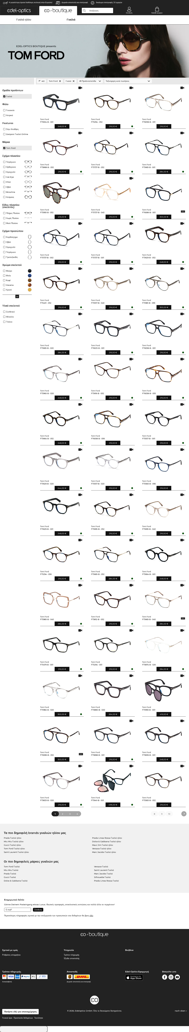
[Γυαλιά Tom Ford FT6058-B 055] (163, 372)
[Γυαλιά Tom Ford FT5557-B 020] (112, 463)
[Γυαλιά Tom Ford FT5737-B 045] (112, 191)
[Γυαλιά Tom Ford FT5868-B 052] (61, 146)
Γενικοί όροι (7, 1018)
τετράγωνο (11, 252)
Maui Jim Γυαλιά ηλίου (102, 845)
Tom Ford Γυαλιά (12, 866)
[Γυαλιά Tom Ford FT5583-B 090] (163, 463)
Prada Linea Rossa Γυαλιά (106, 881)
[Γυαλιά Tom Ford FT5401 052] (61, 282)
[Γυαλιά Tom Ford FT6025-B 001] (112, 327)
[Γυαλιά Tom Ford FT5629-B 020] (61, 463)
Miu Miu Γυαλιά (11, 870)
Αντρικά (9, 115)
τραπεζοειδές (12, 257)
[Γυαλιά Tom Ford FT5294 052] (112, 101)
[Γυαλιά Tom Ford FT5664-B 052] (61, 417)
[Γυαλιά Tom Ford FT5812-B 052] (112, 598)
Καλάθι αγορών (157, 13)
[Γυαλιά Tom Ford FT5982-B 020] (61, 689)
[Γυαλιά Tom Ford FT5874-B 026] (163, 643)
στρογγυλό (10, 172)
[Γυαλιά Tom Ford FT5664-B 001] (163, 553)
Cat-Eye (10, 177)
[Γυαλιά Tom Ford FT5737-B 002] (61, 237)
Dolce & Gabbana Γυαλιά (15, 881)
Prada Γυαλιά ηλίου (12, 838)
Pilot (8, 182)
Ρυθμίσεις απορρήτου (11, 955)
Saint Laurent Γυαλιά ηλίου (16, 852)
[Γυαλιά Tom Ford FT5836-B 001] (163, 734)
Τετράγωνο (11, 162)
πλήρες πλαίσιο (13, 213)
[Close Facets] (17, 81)
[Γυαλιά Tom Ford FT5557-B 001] (163, 417)
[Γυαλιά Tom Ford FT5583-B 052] (163, 779)
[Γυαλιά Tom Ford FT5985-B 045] (61, 598)
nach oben (180, 1011)
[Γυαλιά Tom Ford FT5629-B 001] (61, 508)
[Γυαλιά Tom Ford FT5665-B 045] (163, 598)
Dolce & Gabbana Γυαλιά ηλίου (106, 841)
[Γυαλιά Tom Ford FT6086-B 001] (163, 191)
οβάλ (8, 242)
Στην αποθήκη (12, 129)
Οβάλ (8, 187)
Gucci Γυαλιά (10, 877)
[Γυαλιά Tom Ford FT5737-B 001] (112, 237)
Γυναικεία (10, 110)
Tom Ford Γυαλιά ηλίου (14, 848)
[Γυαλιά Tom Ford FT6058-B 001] (163, 327)
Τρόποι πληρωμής (71, 955)
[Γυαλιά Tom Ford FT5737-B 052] (112, 146)
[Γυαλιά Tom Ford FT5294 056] (61, 553)
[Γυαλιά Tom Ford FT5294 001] (112, 643)
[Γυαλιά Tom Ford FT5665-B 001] (163, 146)
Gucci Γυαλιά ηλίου (12, 845)
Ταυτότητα (38, 1018)
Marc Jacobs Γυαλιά (103, 873)
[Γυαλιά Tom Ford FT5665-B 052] (112, 553)
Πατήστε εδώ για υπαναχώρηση (20, 1011)
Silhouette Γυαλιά (102, 877)
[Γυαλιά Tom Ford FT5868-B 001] (112, 734)
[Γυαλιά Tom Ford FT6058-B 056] (112, 417)
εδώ (91, 915)
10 (169, 814)
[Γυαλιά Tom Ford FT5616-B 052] (112, 372)
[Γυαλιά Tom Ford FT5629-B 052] (163, 237)
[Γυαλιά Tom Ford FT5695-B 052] (112, 508)
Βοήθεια (129, 950)
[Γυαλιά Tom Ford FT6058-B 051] (163, 101)
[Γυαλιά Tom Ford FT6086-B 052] (61, 734)
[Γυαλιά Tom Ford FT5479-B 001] (61, 643)
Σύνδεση (129, 13)
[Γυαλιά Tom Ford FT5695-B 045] (163, 508)
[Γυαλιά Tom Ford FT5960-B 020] (61, 372)
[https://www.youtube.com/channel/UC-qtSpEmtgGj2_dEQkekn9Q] (177, 978)
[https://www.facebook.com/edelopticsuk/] (164, 978)
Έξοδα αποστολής (71, 958)
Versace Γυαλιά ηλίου (101, 848)
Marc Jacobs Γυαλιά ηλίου (104, 852)
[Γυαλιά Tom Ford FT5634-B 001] (61, 101)
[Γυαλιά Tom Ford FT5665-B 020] (61, 327)
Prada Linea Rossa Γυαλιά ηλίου (107, 838)
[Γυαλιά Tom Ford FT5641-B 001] (112, 779)
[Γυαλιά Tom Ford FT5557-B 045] (112, 282)
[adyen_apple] (33, 977)
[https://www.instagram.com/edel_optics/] (170, 978)
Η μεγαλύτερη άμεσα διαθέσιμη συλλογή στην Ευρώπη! (30, 2)
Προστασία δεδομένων (23, 1018)
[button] (19, 10)
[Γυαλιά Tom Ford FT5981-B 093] (163, 282)
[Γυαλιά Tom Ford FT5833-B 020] (61, 779)
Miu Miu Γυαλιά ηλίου (13, 841)
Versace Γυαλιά (101, 866)
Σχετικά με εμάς (10, 950)
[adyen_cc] (4, 977)
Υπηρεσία (69, 950)
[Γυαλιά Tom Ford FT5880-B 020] (112, 689)
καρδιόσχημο (12, 237)
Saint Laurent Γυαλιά (104, 870)
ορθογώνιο (11, 167)
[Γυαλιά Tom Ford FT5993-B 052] (61, 191)
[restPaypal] (25, 977)
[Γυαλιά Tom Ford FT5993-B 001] (163, 689)
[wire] (42, 977)
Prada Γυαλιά (10, 873)
